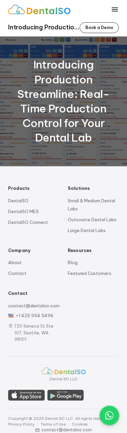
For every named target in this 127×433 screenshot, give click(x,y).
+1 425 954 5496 (35, 315)
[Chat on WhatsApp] (109, 415)
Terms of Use (53, 424)
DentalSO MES (23, 211)
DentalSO (18, 200)
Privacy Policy (21, 424)
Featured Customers (89, 273)
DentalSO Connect (28, 222)
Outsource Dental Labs (92, 219)
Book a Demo (99, 27)
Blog (73, 262)
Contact (17, 273)
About (15, 262)
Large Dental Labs (87, 230)
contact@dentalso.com (34, 305)
